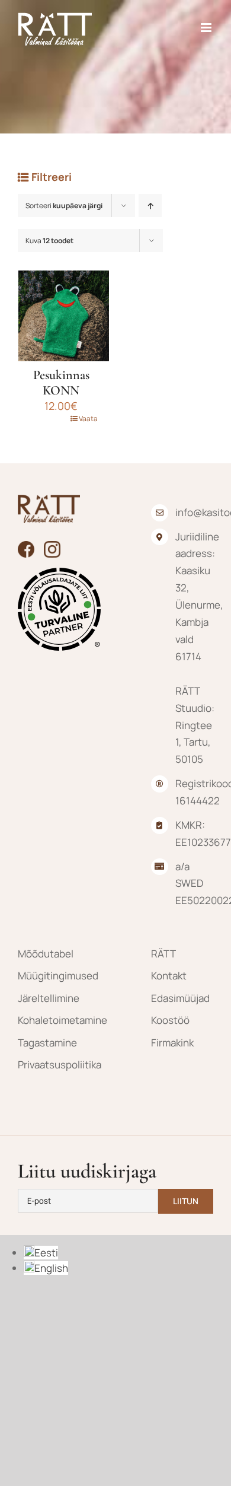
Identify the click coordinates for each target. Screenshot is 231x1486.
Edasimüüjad (180, 998)
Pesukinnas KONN (61, 382)
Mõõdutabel (45, 953)
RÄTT (163, 953)
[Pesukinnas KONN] (63, 316)
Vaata (88, 418)
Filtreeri (51, 177)
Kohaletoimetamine (49, 1020)
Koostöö (170, 1020)
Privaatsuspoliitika (49, 1064)
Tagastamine (47, 1042)
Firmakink (172, 1042)
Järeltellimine (48, 998)
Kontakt (169, 975)
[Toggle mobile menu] (207, 27)
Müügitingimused (49, 975)
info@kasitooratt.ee (194, 512)
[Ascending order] (150, 205)
